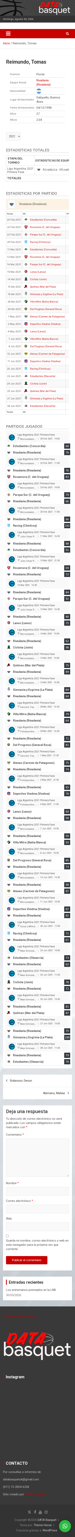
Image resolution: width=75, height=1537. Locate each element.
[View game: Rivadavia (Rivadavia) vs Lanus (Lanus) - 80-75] (37, 614)
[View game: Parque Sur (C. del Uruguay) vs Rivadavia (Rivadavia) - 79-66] (37, 493)
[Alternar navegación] (8, 33)
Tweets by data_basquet (19, 1316)
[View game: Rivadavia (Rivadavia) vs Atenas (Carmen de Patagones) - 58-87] (37, 882)
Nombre (12, 1183)
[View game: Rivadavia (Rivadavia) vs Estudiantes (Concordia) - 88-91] (37, 541)
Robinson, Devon (21, 1080)
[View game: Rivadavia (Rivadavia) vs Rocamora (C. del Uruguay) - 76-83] (37, 468)
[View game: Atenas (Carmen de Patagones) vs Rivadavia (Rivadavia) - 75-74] (37, 761)
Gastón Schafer (35, 1494)
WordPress (50, 1530)
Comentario (15, 1134)
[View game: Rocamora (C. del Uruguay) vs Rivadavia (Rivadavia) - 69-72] (37, 566)
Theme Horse (43, 1525)
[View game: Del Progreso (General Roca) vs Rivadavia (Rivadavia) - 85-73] (37, 858)
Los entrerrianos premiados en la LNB (31, 1290)
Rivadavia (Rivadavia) (43, 82)
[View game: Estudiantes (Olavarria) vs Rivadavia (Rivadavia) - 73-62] (37, 956)
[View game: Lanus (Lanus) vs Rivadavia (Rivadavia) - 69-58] (37, 809)
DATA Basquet (47, 1520)
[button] (65, 1526)
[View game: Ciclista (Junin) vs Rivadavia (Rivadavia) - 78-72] (37, 980)
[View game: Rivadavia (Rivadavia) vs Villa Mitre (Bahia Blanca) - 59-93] (37, 834)
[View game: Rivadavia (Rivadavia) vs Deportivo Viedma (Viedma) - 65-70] (37, 785)
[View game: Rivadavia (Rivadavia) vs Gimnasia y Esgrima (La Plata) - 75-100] (37, 1029)
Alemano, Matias (54, 1093)
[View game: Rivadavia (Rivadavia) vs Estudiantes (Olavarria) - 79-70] (37, 1053)
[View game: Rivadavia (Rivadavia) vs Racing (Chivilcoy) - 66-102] (37, 517)
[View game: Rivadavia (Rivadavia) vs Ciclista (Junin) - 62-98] (37, 639)
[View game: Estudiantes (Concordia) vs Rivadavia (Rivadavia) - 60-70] (37, 444)
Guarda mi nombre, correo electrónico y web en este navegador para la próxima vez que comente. (37, 1245)
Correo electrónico (19, 1201)
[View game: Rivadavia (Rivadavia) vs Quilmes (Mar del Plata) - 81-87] (37, 1004)
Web (9, 1218)
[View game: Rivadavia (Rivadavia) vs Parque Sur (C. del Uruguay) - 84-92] (37, 590)
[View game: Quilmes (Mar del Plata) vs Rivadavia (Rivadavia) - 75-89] (37, 663)
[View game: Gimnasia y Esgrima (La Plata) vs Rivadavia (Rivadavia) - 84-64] (37, 687)
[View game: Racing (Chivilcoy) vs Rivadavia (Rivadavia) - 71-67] (37, 931)
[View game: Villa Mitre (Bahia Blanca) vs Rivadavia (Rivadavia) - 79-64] (37, 712)
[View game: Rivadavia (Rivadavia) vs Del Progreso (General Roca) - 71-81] (37, 736)
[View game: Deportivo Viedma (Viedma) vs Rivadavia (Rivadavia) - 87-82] (37, 907)
